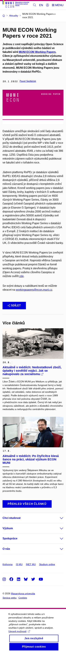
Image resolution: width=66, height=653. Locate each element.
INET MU (31, 564)
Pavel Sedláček (28, 81)
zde (21, 276)
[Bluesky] (26, 579)
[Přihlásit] (47, 5)
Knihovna (8, 564)
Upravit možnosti (17, 631)
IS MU (19, 564)
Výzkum (8, 528)
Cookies (22, 597)
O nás (6, 548)
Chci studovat (11, 517)
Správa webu (10, 597)
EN (41, 5)
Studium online (47, 564)
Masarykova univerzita (23, 593)
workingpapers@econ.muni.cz (34, 289)
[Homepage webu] (16, 4)
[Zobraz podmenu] (58, 518)
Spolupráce (10, 538)
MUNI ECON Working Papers (37, 52)
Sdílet (16, 305)
